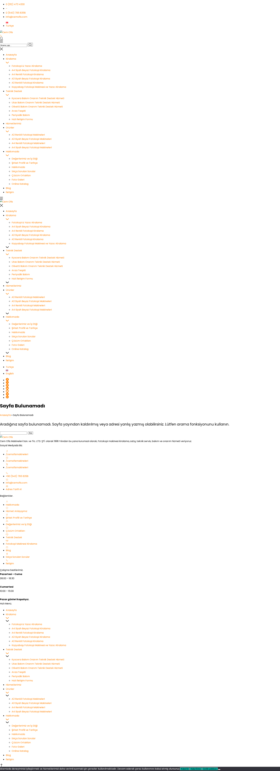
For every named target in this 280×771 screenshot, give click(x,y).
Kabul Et (184, 769)
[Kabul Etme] (219, 769)
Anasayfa (5, 415)
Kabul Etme (196, 769)
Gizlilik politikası (210, 769)
